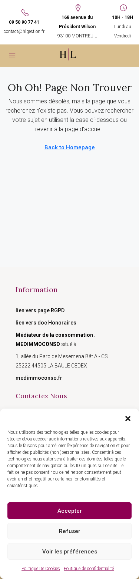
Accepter (69, 511)
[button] (128, 418)
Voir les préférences (69, 551)
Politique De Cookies (40, 568)
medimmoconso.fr (39, 378)
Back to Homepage (69, 147)
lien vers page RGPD (40, 310)
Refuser (69, 531)
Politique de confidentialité (89, 568)
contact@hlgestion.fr (24, 31)
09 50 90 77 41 (24, 22)
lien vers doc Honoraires (46, 323)
